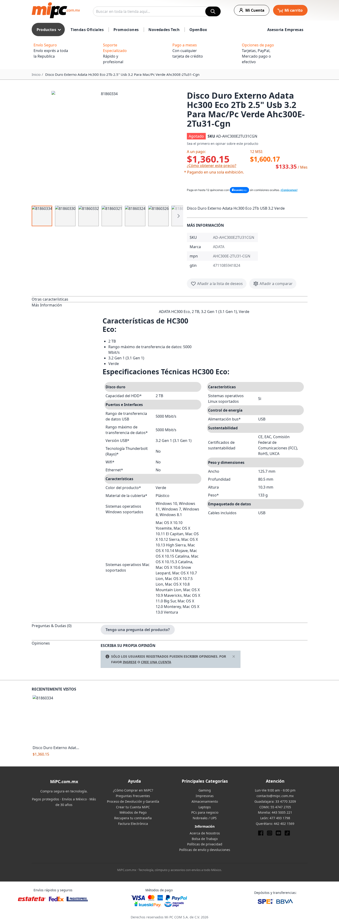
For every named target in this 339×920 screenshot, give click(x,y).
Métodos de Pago (133, 812)
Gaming (205, 790)
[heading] (66, 299)
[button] (107, 147)
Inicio (36, 74)
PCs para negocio (204, 812)
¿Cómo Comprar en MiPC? (133, 790)
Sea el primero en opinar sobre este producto (222, 143)
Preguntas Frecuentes (133, 796)
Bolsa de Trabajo (205, 839)
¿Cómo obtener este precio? (211, 165)
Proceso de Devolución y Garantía (133, 801)
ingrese (130, 662)
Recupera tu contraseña (133, 818)
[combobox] (157, 11)
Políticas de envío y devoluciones (204, 849)
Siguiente (178, 216)
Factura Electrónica (133, 823)
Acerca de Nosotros (205, 833)
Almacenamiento (205, 801)
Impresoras (205, 796)
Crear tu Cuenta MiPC (133, 807)
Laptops (205, 807)
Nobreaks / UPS (205, 818)
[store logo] (56, 10)
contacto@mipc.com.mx (275, 796)
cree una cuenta (156, 662)
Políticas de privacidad (204, 844)
